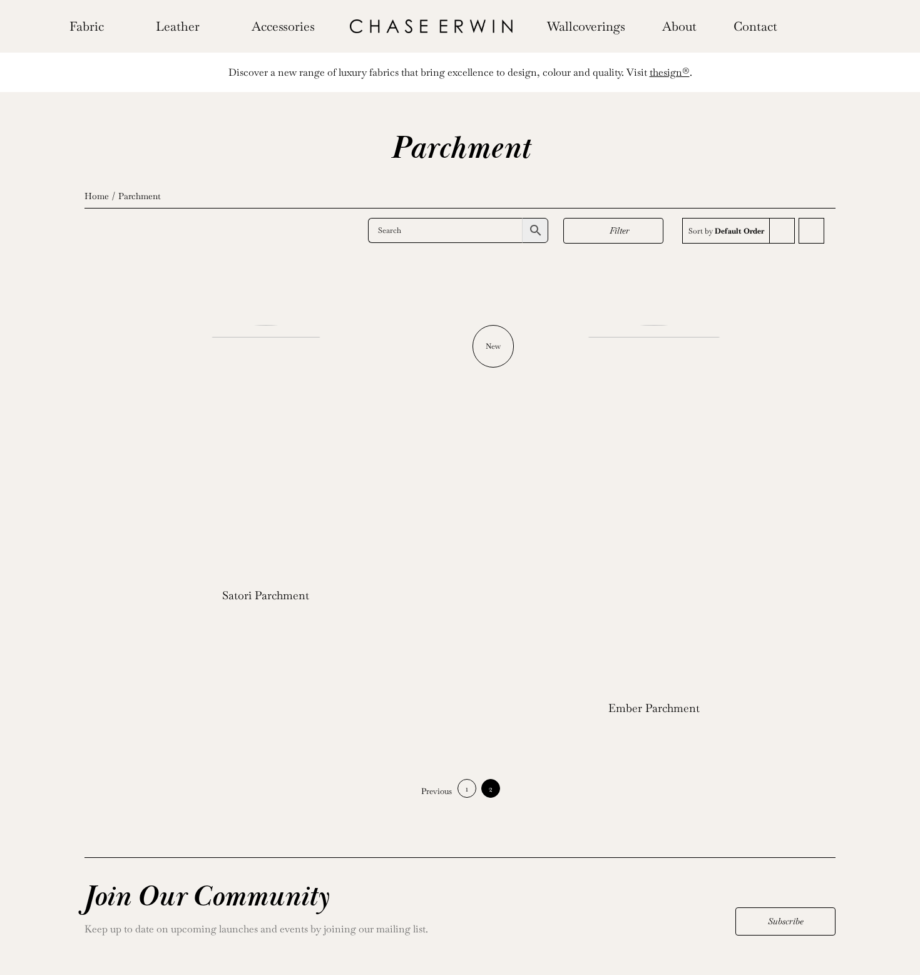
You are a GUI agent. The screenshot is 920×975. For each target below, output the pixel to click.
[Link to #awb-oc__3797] (824, 26)
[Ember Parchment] (654, 506)
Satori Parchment (265, 595)
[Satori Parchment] (265, 450)
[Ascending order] (811, 231)
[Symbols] (431, 24)
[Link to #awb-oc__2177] (804, 26)
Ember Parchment (654, 708)
